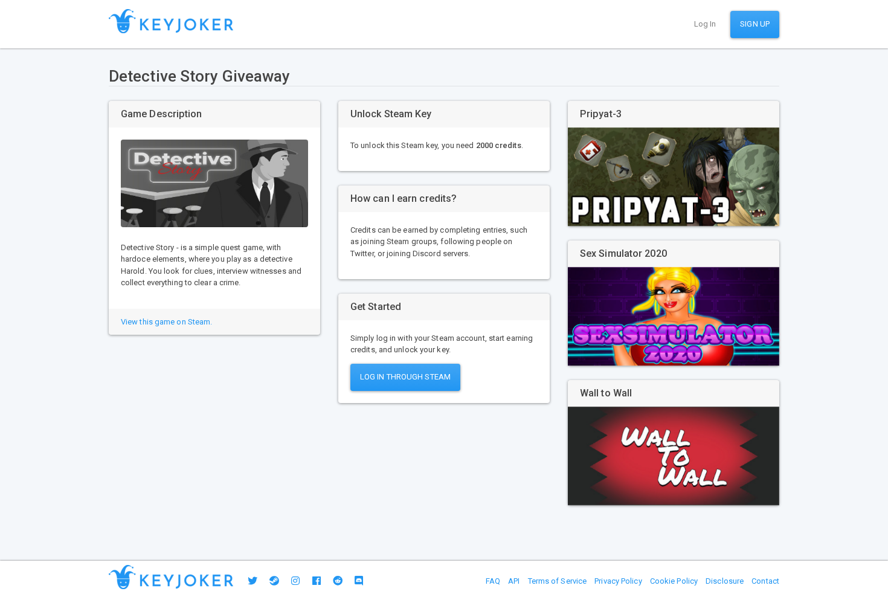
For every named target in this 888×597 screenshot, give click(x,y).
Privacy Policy (618, 581)
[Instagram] (295, 581)
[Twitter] (252, 581)
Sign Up (755, 23)
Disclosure (725, 581)
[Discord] (359, 581)
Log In (705, 23)
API (514, 581)
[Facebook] (316, 581)
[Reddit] (338, 581)
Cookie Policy (674, 581)
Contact (765, 581)
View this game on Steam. (166, 321)
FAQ (493, 581)
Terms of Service (557, 581)
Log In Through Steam (405, 376)
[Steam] (274, 581)
